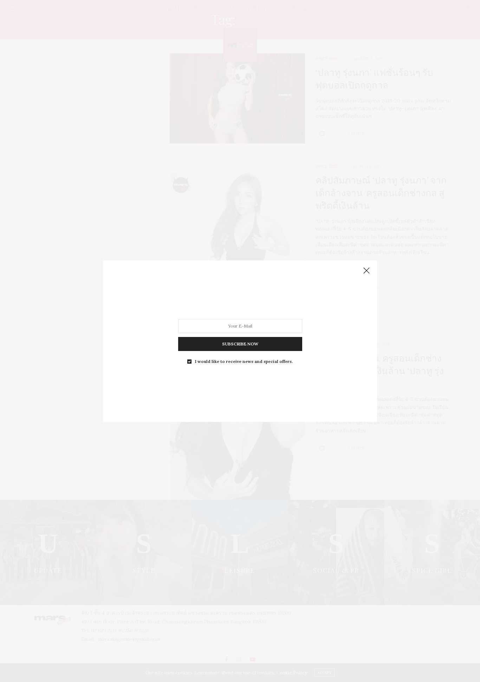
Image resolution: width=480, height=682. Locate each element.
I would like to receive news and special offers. (244, 361)
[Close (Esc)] (366, 271)
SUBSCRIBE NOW (240, 343)
